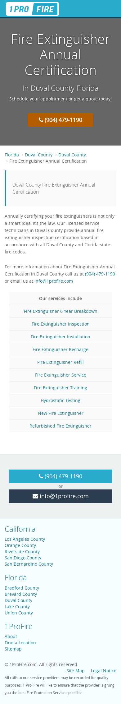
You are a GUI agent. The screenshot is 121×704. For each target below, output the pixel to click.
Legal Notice (103, 671)
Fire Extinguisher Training (60, 388)
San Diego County (23, 558)
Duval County (38, 155)
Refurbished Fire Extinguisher (60, 426)
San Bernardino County (29, 564)
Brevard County (21, 594)
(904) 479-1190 (62, 119)
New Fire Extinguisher (60, 413)
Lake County (17, 606)
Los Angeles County (25, 539)
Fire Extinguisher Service (60, 375)
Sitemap (13, 649)
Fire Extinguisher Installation (60, 337)
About (11, 636)
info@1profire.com (53, 281)
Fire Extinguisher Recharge (60, 349)
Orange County (20, 545)
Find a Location (20, 643)
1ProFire (19, 626)
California (20, 529)
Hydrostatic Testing (60, 400)
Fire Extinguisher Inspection (61, 324)
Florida (12, 155)
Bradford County (22, 588)
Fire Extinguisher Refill (60, 362)
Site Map (75, 671)
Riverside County (22, 551)
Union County (19, 613)
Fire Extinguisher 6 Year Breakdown (60, 311)
